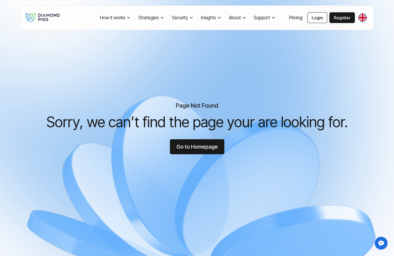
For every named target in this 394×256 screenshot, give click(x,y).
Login (317, 17)
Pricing (295, 17)
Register (342, 17)
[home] (44, 17)
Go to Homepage (197, 147)
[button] (116, 17)
